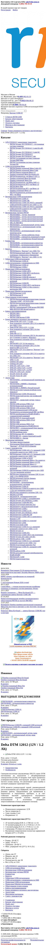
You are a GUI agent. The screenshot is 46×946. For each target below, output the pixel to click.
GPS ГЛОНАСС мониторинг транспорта (21, 142)
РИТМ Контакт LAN (18, 293)
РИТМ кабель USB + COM (20, 539)
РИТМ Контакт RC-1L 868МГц (22, 434)
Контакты (9, 127)
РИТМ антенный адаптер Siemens (23, 478)
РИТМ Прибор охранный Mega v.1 (23, 464)
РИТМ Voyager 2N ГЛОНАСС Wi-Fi (23, 513)
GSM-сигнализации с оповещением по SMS (22, 263)
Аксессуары (10, 378)
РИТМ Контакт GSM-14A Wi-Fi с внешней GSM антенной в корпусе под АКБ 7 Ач (26, 208)
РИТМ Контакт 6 (16, 295)
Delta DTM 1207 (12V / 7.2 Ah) (21, 321)
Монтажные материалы (14, 440)
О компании (10, 900)
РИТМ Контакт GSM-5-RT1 (20, 271)
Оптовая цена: (6, 760)
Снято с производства (13, 448)
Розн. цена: (5, 682)
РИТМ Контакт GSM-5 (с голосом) (23, 521)
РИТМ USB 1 (15, 313)
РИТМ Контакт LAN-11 (19, 480)
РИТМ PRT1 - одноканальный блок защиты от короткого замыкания (26, 429)
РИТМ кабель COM (17, 551)
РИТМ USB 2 (15, 315)
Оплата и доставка (12, 123)
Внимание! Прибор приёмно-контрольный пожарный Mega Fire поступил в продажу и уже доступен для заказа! (23, 606)
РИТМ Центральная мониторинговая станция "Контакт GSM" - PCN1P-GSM (27, 300)
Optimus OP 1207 (16, 364)
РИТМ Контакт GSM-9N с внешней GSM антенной (20, 727)
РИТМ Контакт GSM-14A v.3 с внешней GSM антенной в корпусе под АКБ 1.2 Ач (27, 451)
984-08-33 (27, 101)
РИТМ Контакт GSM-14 (19, 199)
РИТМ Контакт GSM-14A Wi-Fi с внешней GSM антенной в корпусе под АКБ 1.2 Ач (26, 204)
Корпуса (8, 249)
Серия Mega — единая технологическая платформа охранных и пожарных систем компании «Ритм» (20, 587)
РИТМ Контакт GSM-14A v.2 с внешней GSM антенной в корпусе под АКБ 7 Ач (27, 455)
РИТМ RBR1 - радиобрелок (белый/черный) (27, 239)
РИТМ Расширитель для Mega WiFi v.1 (24, 182)
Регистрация (5, 10)
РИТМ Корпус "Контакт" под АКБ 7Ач (25, 251)
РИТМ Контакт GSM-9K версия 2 (23, 277)
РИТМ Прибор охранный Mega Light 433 (25, 168)
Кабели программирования (15, 311)
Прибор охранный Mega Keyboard (23, 178)
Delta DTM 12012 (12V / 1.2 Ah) (22, 327)
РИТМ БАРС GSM (17, 557)
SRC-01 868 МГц (16, 223)
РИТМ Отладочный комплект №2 (23, 545)
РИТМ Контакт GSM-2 (18, 211)
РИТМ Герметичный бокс (20, 559)
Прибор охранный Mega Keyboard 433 (24, 174)
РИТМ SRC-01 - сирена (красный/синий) (25, 436)
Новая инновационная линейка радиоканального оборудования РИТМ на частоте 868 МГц (20, 600)
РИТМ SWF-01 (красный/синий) (22, 418)
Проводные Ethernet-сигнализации (18, 291)
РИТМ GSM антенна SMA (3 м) (22, 424)
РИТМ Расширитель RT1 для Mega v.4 (24, 188)
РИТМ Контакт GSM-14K (20, 201)
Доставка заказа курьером (19, 442)
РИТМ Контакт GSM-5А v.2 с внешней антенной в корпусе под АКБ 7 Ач (25, 542)
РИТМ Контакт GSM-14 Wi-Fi (21, 458)
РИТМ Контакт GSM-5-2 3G (20, 511)
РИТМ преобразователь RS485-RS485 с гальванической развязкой (25, 415)
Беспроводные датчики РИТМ (17, 213)
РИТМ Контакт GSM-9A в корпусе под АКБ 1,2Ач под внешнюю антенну (27, 489)
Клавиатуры (10, 241)
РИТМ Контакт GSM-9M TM (21, 515)
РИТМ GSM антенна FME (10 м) (22, 408)
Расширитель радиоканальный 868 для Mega (27, 412)
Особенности (10, 770)
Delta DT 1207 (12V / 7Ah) (20, 366)
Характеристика (11, 768)
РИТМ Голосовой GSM (19, 525)
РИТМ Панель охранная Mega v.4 (22, 172)
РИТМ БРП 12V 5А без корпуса (22, 343)
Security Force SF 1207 (18, 376)
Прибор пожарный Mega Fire (21, 180)
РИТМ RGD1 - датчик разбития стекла (24, 235)
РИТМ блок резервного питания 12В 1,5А (26, 492)
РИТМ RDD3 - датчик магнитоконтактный (26, 219)
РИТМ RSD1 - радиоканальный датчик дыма (27, 225)
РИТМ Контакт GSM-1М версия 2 (23, 394)
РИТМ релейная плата (18, 432)
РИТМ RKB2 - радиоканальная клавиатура (26, 243)
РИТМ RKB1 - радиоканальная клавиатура (26, 245)
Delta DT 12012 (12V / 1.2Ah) (21, 368)
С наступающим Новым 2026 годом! (15, 582)
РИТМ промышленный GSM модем (23, 410)
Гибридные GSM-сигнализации (17, 259)
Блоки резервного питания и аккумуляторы (25, 131)
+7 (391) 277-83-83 (8, 922)
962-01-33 (24, 97)
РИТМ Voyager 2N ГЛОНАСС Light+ (24, 500)
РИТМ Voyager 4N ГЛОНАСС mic (23, 156)
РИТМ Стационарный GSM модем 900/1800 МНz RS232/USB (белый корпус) (27, 308)
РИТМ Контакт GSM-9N (19, 283)
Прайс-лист (9, 121)
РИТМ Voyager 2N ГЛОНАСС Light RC (25, 152)
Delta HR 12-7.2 (16, 333)
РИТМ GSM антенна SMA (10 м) (22, 420)
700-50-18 (19, 105)
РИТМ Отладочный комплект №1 (23, 504)
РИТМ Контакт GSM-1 (18, 509)
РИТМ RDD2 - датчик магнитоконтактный (26, 217)
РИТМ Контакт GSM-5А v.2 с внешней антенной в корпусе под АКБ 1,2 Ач (25, 528)
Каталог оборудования (14, 119)
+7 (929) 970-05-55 (8, 914)
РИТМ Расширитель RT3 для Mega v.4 (24, 184)
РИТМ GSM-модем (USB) (20, 317)
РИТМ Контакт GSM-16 (19, 261)
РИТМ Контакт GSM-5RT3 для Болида (24, 273)
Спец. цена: (5, 762)
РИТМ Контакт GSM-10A (20, 533)
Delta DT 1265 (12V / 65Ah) (20, 372)
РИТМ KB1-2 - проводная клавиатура (24, 247)
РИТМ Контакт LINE (18, 523)
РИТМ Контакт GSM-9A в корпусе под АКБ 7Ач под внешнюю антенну (27, 471)
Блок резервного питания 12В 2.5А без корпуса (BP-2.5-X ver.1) (25, 346)
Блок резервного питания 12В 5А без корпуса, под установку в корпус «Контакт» (27, 336)
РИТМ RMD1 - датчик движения (22, 215)
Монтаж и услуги (12, 908)
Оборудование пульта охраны (16, 297)
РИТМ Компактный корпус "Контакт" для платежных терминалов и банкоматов (26, 254)
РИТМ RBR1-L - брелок (19, 438)
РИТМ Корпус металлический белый (24, 507)
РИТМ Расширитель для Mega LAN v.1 (25, 176)
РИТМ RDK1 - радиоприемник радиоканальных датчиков (22, 483)
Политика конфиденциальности (13, 940)
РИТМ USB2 (15, 422)
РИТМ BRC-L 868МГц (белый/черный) (25, 388)
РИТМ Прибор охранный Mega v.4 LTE (25, 462)
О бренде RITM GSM (13, 117)
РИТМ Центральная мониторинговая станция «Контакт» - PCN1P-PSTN (27, 304)
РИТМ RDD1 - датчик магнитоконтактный (26, 221)
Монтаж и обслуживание (15, 125)
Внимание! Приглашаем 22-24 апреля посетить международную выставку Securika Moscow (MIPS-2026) (22, 571)
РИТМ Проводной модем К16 (21, 406)
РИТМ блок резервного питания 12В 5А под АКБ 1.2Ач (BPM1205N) (27, 475)
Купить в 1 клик (15, 764)
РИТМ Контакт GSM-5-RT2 (20, 275)
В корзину (5, 684)
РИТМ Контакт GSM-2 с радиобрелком (25, 498)
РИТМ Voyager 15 (16, 531)
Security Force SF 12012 (18, 374)
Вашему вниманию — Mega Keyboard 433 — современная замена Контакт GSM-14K (18, 594)
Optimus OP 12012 (16, 362)
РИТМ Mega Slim (16, 186)
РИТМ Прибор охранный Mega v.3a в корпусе (27, 460)
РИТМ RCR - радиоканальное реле (23, 496)
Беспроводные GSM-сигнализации (18, 196)
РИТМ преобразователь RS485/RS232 (24, 426)
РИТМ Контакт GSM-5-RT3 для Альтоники (26, 535)
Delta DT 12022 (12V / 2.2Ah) (21, 370)
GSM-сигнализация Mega (15, 166)
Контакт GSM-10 (16, 113)
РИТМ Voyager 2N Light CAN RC (22, 537)
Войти (15, 10)
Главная (4, 131)
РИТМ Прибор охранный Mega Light (24, 170)
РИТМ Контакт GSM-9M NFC (21, 502)
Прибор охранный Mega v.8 (20, 190)
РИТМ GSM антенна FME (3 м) (22, 404)
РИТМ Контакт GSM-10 (19, 486)
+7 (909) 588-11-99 (8, 918)
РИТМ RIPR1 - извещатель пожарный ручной (27, 237)
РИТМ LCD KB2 (16, 494)
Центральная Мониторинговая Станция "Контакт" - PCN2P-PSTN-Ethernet (25, 445)
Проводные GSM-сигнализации (17, 269)
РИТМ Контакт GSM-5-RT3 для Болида (25, 285)
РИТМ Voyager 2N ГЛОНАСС (21, 154)
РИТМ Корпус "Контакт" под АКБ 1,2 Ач (26, 257)
